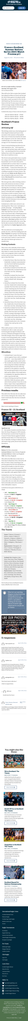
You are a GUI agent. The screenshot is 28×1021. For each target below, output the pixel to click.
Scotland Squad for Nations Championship (12, 883)
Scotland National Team (16, 43)
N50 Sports (23, 80)
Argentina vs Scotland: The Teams (13, 845)
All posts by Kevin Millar (16, 611)
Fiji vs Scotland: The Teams (11, 772)
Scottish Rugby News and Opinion (14, 4)
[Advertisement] (14, 27)
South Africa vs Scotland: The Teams (14, 810)
